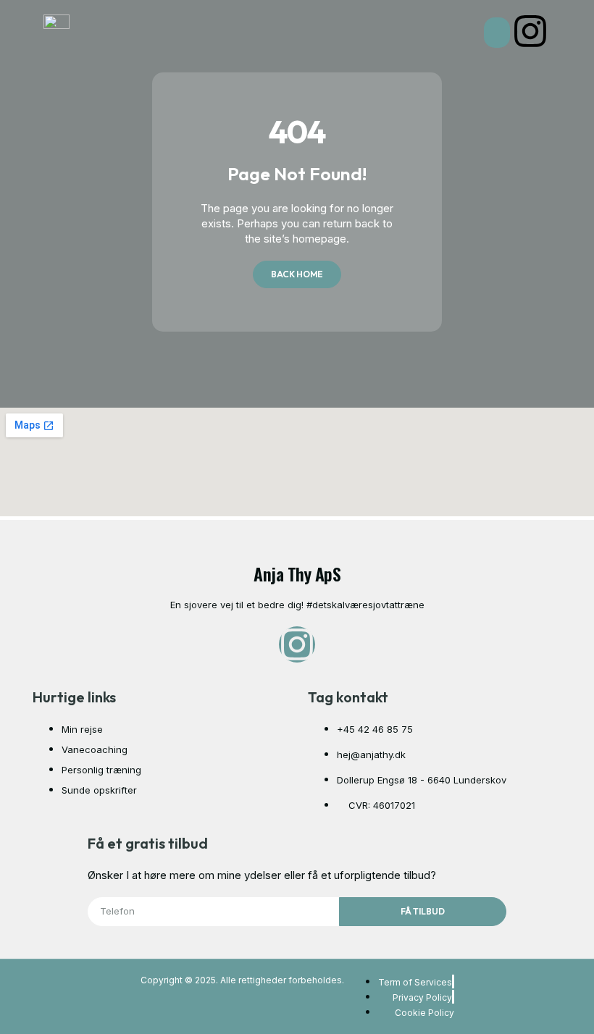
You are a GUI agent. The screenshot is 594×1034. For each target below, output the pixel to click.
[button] (497, 32)
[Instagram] (530, 31)
